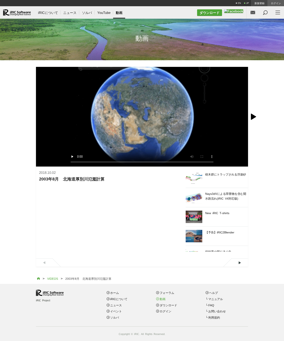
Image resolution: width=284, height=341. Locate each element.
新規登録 (259, 3)
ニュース (116, 305)
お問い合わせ (217, 311)
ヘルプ (213, 292)
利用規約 (214, 317)
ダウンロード (168, 305)
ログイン (276, 3)
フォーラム (167, 292)
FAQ (211, 305)
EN (239, 3)
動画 (162, 298)
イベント (116, 311)
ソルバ (114, 317)
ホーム (114, 292)
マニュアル (215, 298)
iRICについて (118, 298)
